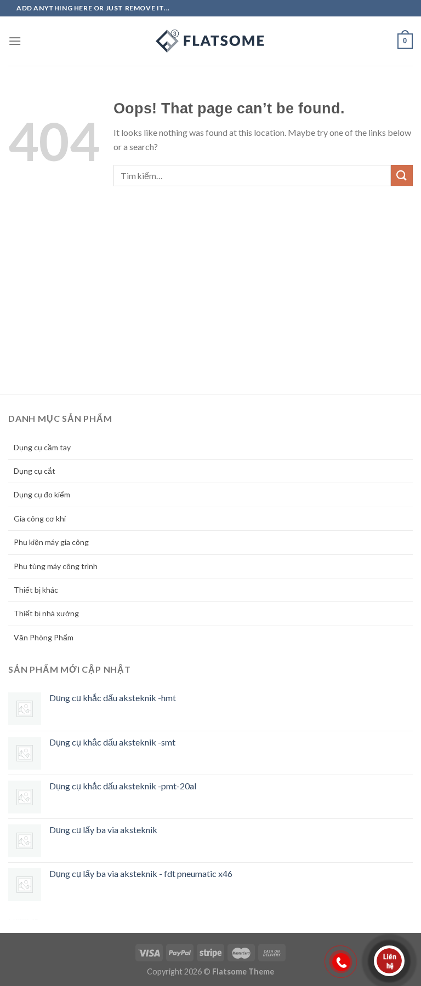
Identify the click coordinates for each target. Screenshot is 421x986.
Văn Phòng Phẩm (43, 637)
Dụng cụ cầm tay (42, 447)
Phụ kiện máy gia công (51, 542)
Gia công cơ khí (40, 518)
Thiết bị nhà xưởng (46, 613)
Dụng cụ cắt (34, 470)
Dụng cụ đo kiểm (42, 494)
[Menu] (14, 40)
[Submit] (402, 175)
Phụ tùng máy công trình (56, 566)
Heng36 (23, 919)
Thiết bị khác (36, 589)
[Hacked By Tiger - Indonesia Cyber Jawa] (210, 41)
